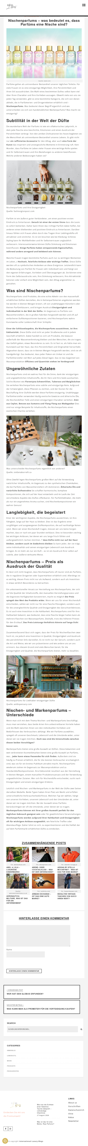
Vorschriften (74, 1106)
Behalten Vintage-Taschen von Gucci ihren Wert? (67, 896)
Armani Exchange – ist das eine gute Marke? (41, 896)
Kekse (71, 1117)
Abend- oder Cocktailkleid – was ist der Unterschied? (43, 869)
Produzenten (13, 1071)
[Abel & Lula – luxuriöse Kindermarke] (17, 855)
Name (9, 949)
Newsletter (73, 1121)
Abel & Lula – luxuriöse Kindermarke (13, 869)
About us (72, 1102)
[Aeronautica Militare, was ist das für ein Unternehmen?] (17, 882)
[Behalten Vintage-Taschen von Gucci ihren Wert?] (69, 882)
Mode (9, 1061)
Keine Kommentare (51, 17)
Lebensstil (11, 1056)
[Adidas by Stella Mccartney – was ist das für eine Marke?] (69, 855)
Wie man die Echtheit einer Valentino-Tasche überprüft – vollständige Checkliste (45, 1109)
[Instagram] (10, 1129)
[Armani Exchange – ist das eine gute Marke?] (43, 882)
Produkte (11, 1066)
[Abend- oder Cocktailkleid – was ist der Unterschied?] (43, 855)
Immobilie (11, 1050)
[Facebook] (6, 1129)
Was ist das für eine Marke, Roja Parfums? (45, 1123)
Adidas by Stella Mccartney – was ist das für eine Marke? (68, 869)
